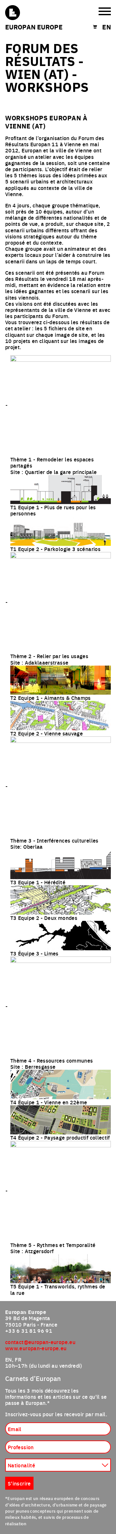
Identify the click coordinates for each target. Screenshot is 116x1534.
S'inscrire (19, 1483)
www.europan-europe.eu (36, 1348)
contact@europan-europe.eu (40, 1341)
